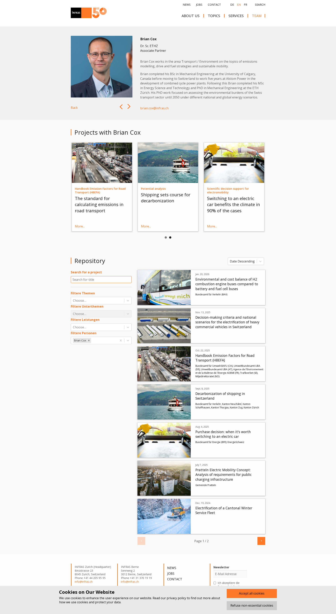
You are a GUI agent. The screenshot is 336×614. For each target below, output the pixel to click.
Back (74, 107)
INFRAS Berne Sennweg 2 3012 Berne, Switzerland (136, 570)
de (232, 4)
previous (129, 109)
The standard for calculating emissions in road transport (99, 204)
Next (271, 186)
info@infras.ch (84, 581)
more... (80, 226)
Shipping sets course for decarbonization (165, 198)
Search (260, 4)
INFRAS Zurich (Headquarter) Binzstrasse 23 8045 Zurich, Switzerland (93, 570)
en (239, 4)
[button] (89, 340)
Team (257, 16)
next (120, 109)
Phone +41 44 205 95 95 (90, 578)
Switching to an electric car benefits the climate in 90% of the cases (233, 204)
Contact (214, 4)
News (187, 4)
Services (236, 16)
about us (191, 16)
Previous (65, 186)
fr (245, 4)
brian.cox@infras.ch (154, 108)
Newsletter (221, 567)
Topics (214, 16)
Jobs (199, 4)
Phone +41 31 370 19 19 (136, 578)
